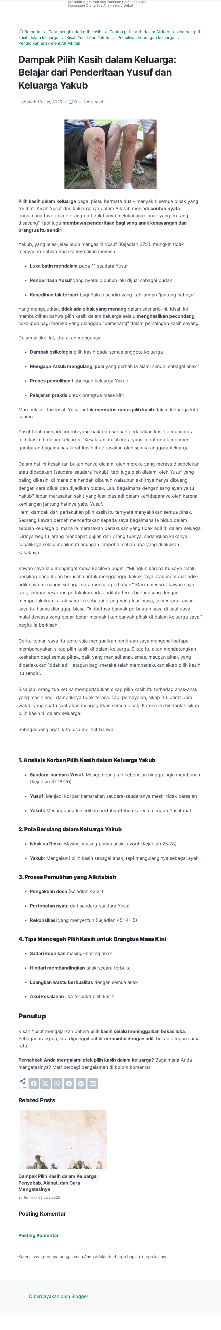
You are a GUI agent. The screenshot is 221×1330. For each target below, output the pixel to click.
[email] (92, 1083)
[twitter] (45, 1083)
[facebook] (33, 1083)
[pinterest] (81, 1083)
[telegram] (69, 1083)
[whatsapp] (57, 1083)
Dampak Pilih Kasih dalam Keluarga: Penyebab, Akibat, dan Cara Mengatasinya (58, 1182)
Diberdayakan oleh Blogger (58, 1296)
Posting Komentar (38, 1235)
